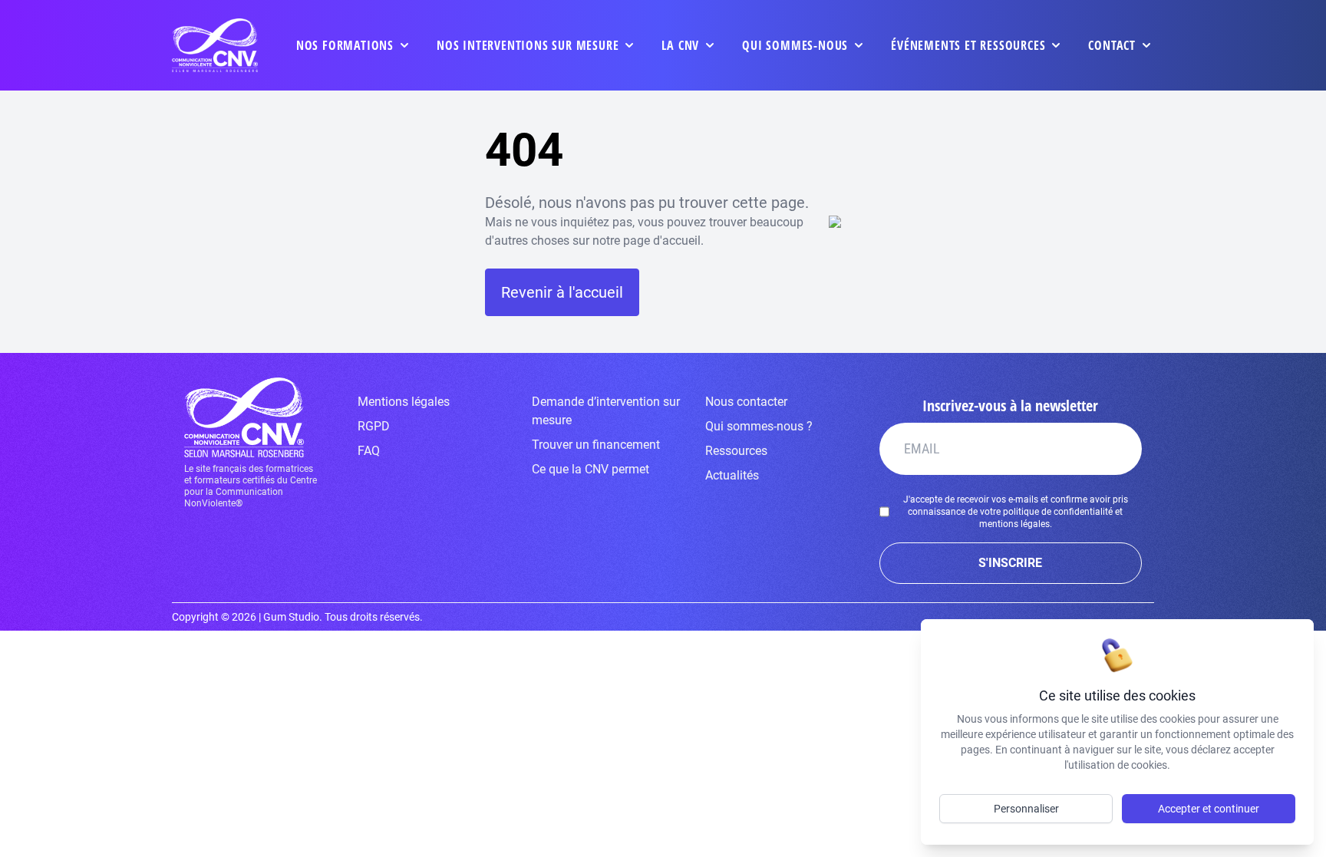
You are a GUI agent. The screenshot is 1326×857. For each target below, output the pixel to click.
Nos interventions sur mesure (527, 45)
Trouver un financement (596, 444)
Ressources (736, 450)
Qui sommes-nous (795, 45)
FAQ (369, 450)
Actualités (732, 475)
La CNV (680, 45)
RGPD (374, 426)
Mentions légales (404, 401)
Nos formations (345, 45)
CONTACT (1112, 45)
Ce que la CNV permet (590, 469)
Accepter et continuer (1208, 809)
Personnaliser (1026, 809)
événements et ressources (968, 45)
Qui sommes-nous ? (759, 426)
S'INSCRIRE (1010, 562)
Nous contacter (746, 401)
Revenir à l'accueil (562, 292)
